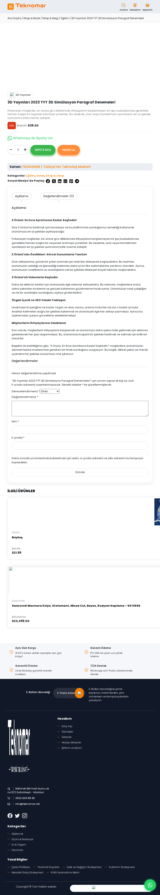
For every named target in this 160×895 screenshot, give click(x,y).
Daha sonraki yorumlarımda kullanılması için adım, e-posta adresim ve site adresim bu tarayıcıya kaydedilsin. (77, 460)
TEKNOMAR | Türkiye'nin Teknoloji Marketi (56, 166)
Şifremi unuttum (72, 748)
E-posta (18, 438)
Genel (40, 176)
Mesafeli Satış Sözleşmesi (27, 872)
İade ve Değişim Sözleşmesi (84, 867)
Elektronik (17, 834)
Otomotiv (17, 850)
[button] (11, 7)
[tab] (22, 196)
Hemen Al (68, 150)
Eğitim (65, 18)
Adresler (67, 737)
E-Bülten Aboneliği (38, 692)
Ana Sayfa (14, 18)
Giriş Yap (67, 726)
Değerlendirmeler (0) (58, 196)
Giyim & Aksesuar (22, 839)
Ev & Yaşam (19, 844)
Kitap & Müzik (32, 18)
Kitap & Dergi (50, 18)
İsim (15, 421)
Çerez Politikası (21, 867)
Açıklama (21, 196)
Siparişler (67, 731)
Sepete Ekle (43, 150)
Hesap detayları (71, 742)
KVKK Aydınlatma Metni (65, 872)
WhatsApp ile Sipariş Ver (33, 138)
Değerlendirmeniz (25, 397)
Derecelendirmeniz (26, 391)
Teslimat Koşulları (48, 867)
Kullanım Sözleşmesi (122, 867)
